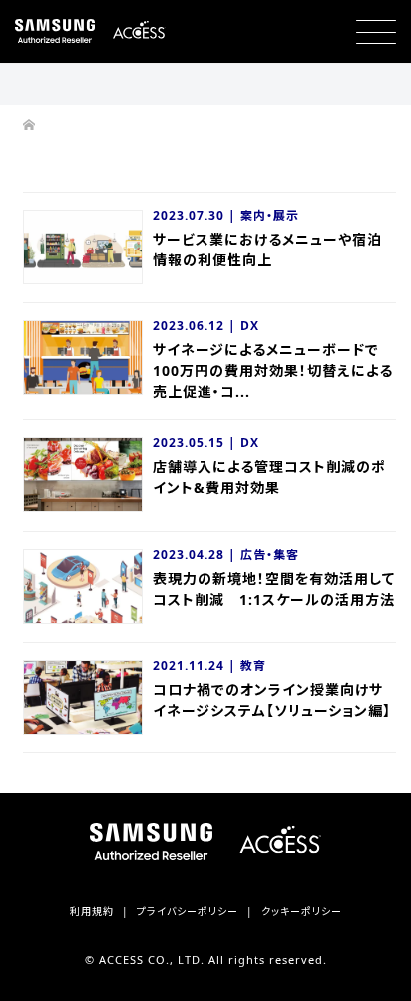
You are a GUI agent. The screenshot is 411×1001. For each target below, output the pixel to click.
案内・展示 (269, 215)
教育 (253, 665)
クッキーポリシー (301, 911)
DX (249, 325)
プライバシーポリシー (187, 911)
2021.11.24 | (196, 665)
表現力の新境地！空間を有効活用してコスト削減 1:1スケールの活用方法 (274, 589)
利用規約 (92, 911)
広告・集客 (269, 554)
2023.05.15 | (196, 442)
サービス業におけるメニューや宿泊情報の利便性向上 (267, 249)
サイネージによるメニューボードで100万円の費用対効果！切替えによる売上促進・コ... (273, 370)
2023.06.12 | (196, 325)
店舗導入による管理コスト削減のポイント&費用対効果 (269, 477)
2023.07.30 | (196, 215)
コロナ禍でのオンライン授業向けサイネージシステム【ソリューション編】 (272, 700)
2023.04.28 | (196, 554)
